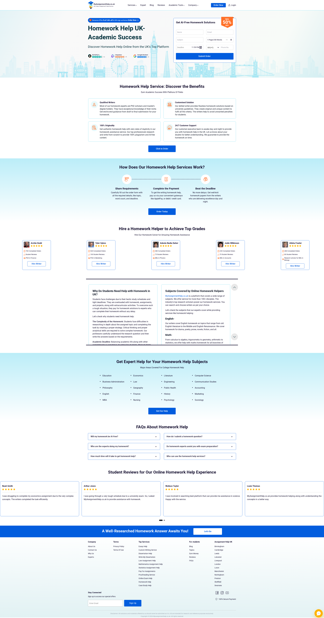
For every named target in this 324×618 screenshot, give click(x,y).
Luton (217, 568)
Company (192, 5)
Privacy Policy (118, 546)
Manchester (219, 571)
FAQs (191, 561)
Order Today (162, 211)
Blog (152, 5)
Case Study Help (145, 585)
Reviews (161, 5)
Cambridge (219, 550)
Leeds (217, 553)
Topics (191, 550)
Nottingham (219, 575)
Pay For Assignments (147, 571)
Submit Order (204, 56)
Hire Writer (50, 264)
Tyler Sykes (244, 243)
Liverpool (218, 561)
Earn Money (194, 553)
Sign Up (132, 603)
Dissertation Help (145, 553)
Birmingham (219, 546)
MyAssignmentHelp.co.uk (176, 296)
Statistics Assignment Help (149, 568)
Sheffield (218, 582)
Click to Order (162, 148)
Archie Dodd (179, 243)
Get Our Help (162, 411)
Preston (218, 578)
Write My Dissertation (147, 557)
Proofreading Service (147, 575)
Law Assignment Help (147, 561)
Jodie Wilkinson (52, 243)
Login (233, 5)
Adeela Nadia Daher (312, 243)
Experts (91, 557)
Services (132, 5)
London (218, 564)
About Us (91, 546)
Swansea (218, 585)
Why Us (91, 553)
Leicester (218, 557)
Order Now (218, 5)
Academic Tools (176, 5)
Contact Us (92, 550)
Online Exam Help (145, 578)
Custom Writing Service (148, 550)
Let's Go (207, 531)
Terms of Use (118, 550)
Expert (143, 5)
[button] (161, 520)
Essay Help (143, 546)
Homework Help (145, 582)
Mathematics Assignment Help (151, 564)
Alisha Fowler (115, 243)
